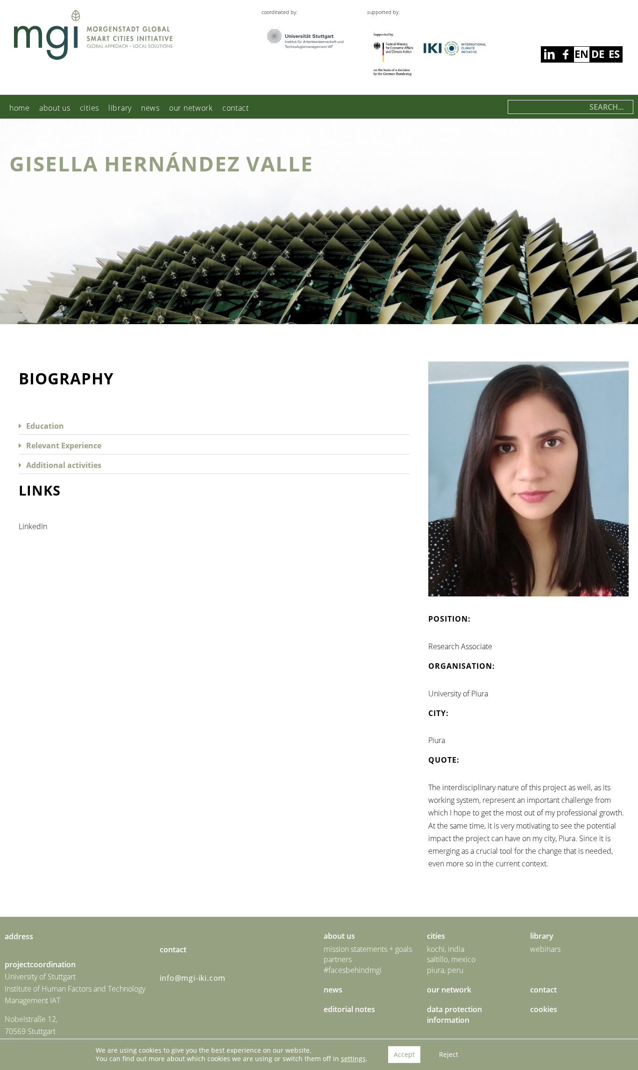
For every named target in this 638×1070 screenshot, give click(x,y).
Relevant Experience (63, 445)
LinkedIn (33, 526)
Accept (404, 1054)
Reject (448, 1054)
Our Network (191, 108)
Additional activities (63, 465)
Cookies (543, 1009)
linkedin (565, 54)
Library (120, 108)
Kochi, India (445, 949)
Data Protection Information (454, 1014)
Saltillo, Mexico (451, 959)
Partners (338, 959)
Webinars (545, 949)
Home (19, 108)
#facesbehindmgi (353, 970)
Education (45, 426)
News (150, 108)
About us (55, 108)
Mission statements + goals (368, 949)
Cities (89, 108)
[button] (214, 425)
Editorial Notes (349, 1009)
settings (353, 1059)
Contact (235, 108)
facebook (549, 54)
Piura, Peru (445, 970)
